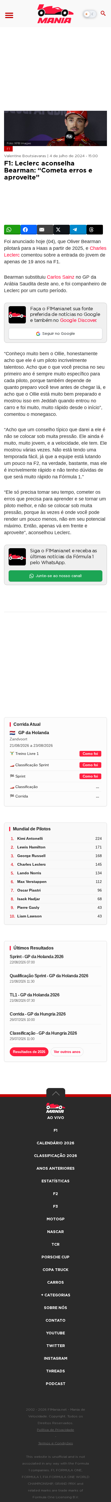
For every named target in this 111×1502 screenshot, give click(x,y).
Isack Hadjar (28, 899)
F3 (55, 1206)
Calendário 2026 (55, 1143)
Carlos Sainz (60, 277)
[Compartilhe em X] (61, 229)
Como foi (90, 754)
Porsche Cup (55, 1257)
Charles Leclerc (31, 864)
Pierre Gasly (28, 907)
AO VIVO (55, 1118)
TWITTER (55, 1346)
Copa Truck (55, 1270)
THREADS (55, 1371)
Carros (55, 1283)
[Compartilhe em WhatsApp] (12, 229)
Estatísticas (55, 1181)
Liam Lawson (29, 916)
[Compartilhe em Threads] (94, 229)
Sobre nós (55, 1308)
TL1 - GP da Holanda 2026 (34, 995)
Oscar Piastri (29, 890)
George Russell (31, 856)
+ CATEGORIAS (55, 1295)
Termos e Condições (55, 1443)
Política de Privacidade (55, 1429)
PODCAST (55, 1384)
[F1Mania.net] (55, 14)
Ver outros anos (67, 1052)
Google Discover (78, 320)
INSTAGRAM (55, 1359)
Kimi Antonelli (30, 838)
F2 (55, 1194)
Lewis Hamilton (31, 847)
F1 (8, 148)
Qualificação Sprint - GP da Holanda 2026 (49, 975)
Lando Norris (29, 873)
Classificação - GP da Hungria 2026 (43, 1033)
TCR (55, 1245)
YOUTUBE (55, 1333)
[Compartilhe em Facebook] (28, 229)
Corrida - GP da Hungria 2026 (37, 1014)
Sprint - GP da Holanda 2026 (37, 956)
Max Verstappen (32, 881)
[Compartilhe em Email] (45, 229)
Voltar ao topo (55, 1095)
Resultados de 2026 (29, 1052)
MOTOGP (56, 1219)
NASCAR (55, 1232)
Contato (55, 1321)
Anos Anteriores (55, 1168)
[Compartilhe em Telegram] (78, 229)
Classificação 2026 (55, 1156)
